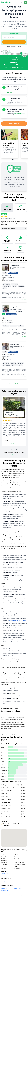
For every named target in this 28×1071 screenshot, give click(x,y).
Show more (23, 299)
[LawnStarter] (6, 2)
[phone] (25, 2)
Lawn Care (3, 882)
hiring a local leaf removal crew (17, 620)
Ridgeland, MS (4, 890)
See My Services (14, 123)
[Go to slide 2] (13, 159)
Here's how (9, 92)
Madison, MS (17, 888)
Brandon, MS (4, 888)
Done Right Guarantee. (19, 113)
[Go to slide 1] (12, 159)
